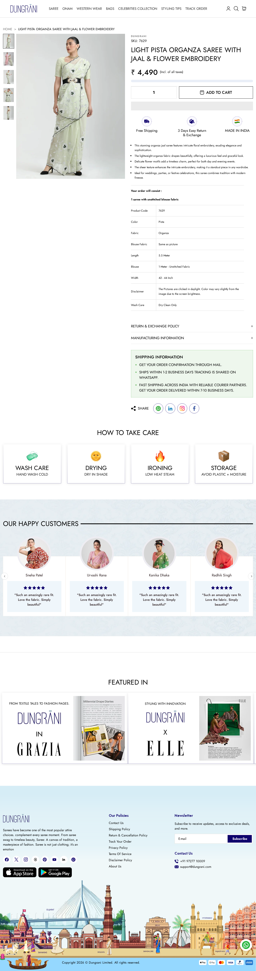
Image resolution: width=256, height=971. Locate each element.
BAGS (110, 8)
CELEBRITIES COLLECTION (137, 8)
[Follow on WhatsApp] (73, 860)
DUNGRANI (139, 36)
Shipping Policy (119, 829)
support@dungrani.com (195, 867)
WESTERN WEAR (89, 8)
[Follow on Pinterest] (45, 860)
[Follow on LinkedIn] (64, 860)
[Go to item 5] (8, 113)
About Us (115, 866)
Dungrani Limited (100, 962)
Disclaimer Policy (120, 860)
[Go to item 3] (8, 77)
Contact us (116, 823)
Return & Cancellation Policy (128, 835)
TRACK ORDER (196, 8)
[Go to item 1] (8, 41)
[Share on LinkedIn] (170, 408)
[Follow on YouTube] (54, 860)
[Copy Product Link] (182, 408)
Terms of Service (120, 854)
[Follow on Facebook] (7, 860)
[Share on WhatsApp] (158, 408)
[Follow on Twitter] (16, 860)
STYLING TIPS (171, 8)
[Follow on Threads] (35, 860)
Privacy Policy (118, 847)
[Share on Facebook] (194, 408)
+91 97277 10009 (192, 861)
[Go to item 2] (8, 59)
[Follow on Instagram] (26, 859)
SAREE (53, 8)
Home (7, 29)
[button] (192, 106)
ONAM (67, 8)
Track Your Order (120, 841)
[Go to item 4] (8, 95)
